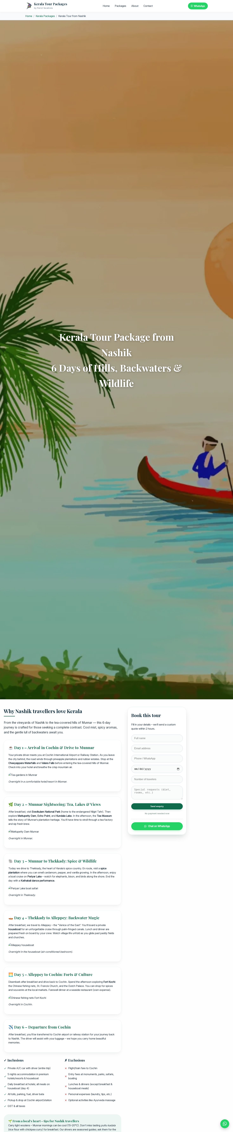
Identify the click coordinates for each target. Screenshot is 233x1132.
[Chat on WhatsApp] (224, 1123)
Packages (120, 5)
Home (106, 5)
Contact (148, 5)
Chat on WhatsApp (159, 826)
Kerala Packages (45, 16)
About (134, 5)
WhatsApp (199, 6)
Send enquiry (157, 806)
